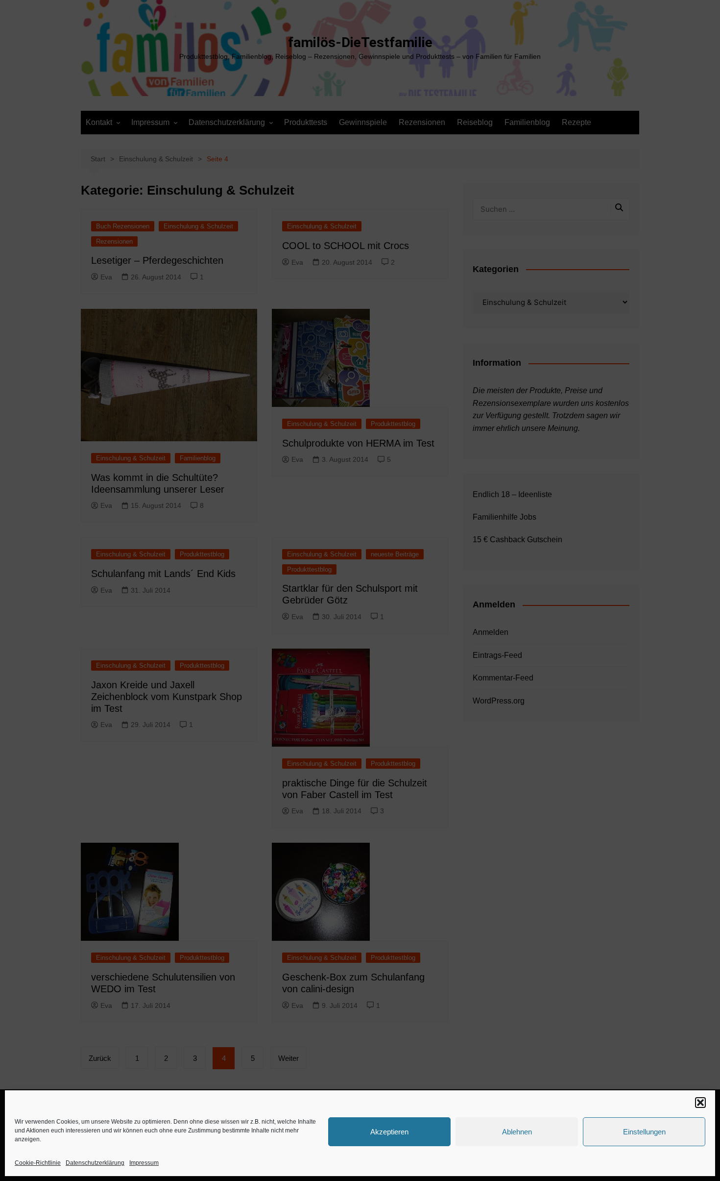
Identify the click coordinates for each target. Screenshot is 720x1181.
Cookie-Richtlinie (38, 1162)
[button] (700, 1102)
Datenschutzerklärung (95, 1162)
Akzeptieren (389, 1132)
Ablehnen (517, 1132)
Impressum (144, 1162)
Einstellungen (644, 1132)
